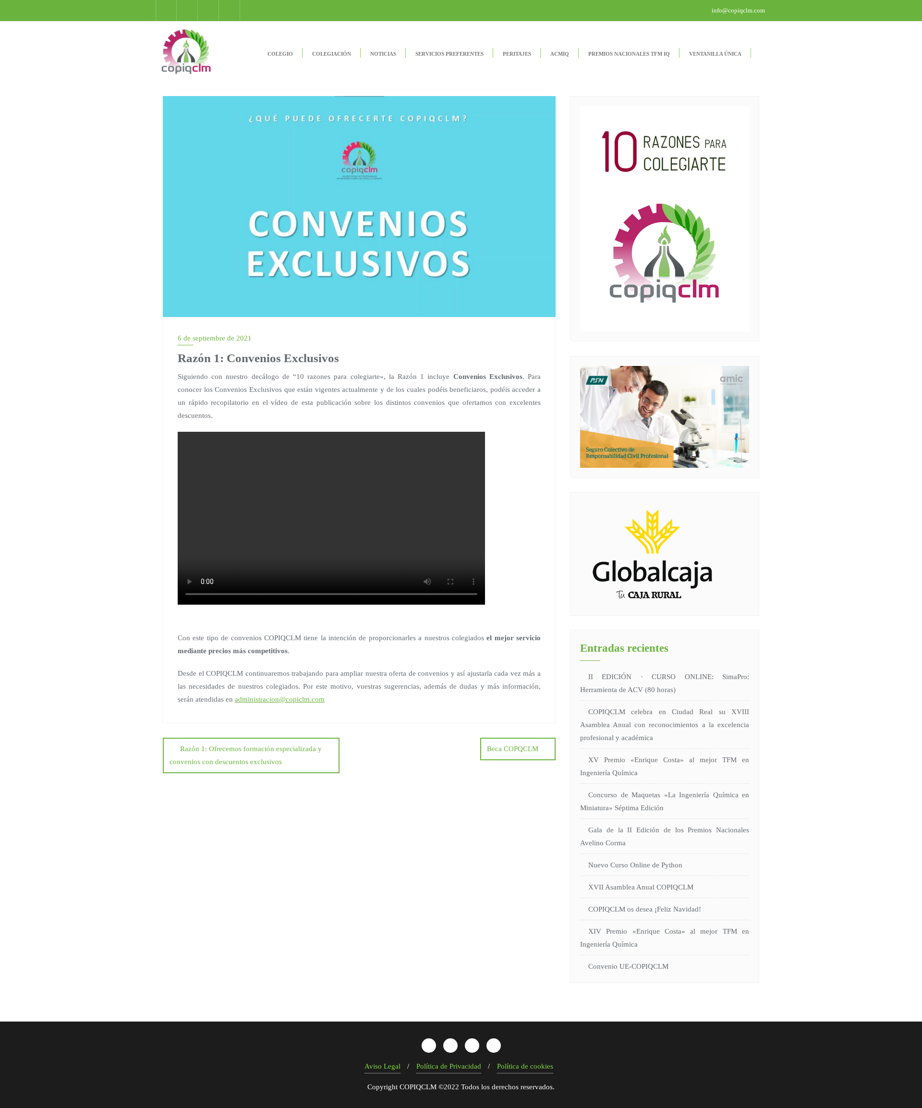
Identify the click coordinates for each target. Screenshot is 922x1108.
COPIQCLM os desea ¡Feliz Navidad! (644, 909)
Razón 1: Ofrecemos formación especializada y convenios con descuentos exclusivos (246, 755)
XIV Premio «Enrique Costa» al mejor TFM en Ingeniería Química (664, 937)
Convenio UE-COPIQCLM (628, 966)
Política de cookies (525, 1066)
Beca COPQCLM (512, 749)
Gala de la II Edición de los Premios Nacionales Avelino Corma (664, 836)
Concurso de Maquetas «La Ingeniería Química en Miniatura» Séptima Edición (664, 801)
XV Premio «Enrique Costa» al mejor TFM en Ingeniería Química (664, 766)
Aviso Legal (382, 1066)
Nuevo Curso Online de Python (635, 865)
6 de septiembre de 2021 (215, 338)
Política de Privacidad (448, 1066)
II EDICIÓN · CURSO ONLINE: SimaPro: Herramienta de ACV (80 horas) (664, 683)
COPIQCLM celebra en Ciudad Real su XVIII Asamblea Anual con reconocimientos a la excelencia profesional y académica (664, 725)
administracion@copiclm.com (280, 699)
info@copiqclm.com (737, 10)
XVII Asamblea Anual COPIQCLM (640, 887)
